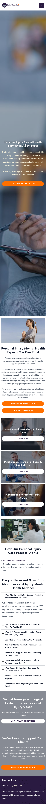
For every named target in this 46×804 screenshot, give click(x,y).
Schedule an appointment (14, 561)
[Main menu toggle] (41, 5)
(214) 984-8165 (15, 785)
